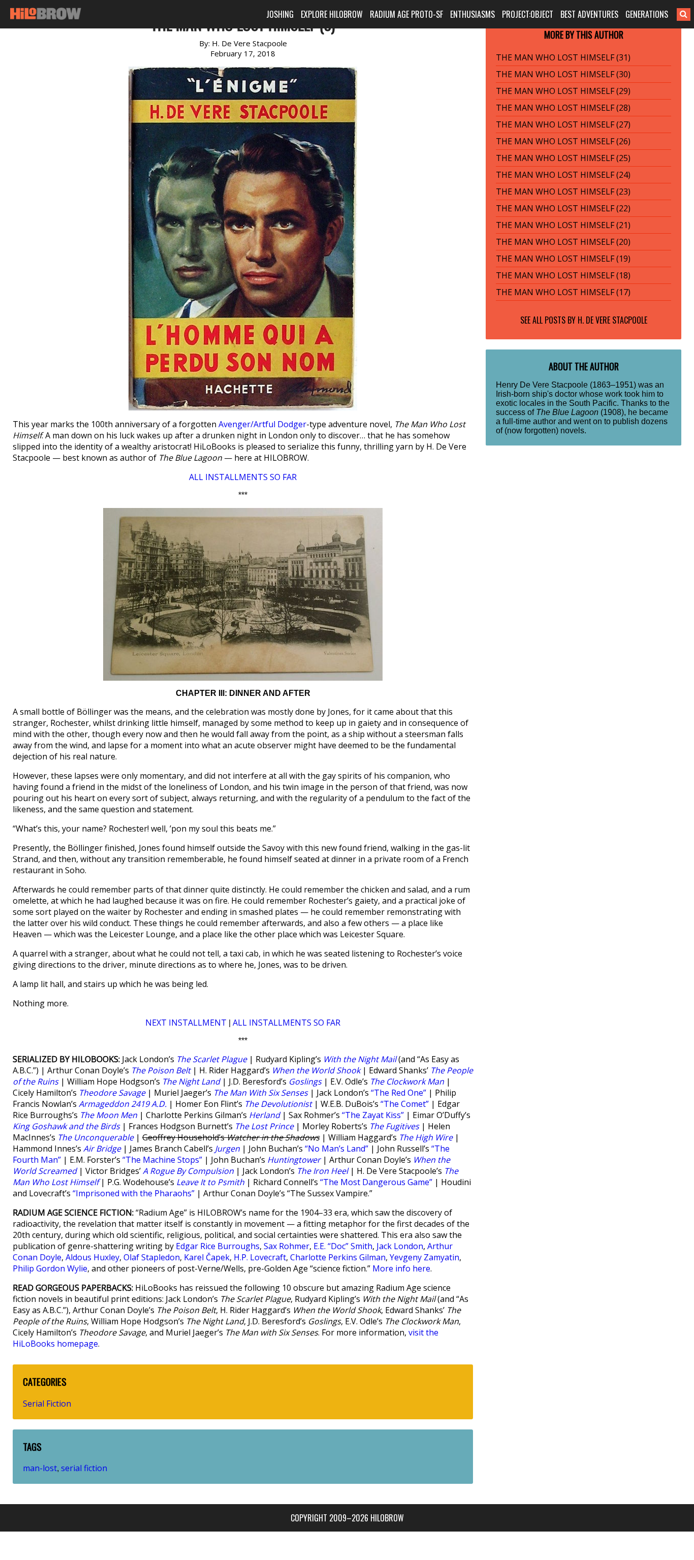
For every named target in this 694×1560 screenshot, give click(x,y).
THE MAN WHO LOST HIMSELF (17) (563, 292)
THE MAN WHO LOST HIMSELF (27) (563, 124)
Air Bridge (102, 1148)
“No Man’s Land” (336, 1148)
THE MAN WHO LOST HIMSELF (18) (563, 275)
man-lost (40, 1468)
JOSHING (280, 14)
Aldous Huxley (92, 1257)
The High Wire (426, 1137)
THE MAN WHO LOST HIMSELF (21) (563, 225)
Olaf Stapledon (151, 1257)
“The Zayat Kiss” (373, 1115)
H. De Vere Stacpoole (612, 320)
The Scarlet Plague (211, 1059)
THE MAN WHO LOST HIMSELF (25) (563, 158)
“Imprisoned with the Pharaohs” (134, 1193)
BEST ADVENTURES (589, 14)
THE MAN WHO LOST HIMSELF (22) (563, 208)
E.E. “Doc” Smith (342, 1246)
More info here (401, 1268)
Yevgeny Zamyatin (424, 1257)
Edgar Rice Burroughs (218, 1246)
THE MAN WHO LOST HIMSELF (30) (563, 74)
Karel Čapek (207, 1257)
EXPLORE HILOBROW (332, 14)
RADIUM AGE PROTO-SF (406, 14)
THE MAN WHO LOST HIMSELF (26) (563, 141)
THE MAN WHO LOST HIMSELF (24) (563, 174)
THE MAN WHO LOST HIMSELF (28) (563, 107)
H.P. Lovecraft (260, 1257)
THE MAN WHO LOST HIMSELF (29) (563, 91)
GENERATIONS (646, 14)
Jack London (399, 1246)
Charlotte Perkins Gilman (338, 1257)
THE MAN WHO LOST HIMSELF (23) (563, 191)
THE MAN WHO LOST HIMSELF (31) (563, 57)
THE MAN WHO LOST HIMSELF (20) (563, 241)
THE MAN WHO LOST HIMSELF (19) (563, 258)
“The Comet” (405, 1103)
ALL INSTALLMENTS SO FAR (243, 477)
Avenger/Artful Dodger (262, 424)
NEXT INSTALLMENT (186, 1022)
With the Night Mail (359, 1059)
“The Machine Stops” (162, 1159)
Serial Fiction (47, 1403)
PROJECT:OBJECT (527, 14)
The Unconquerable (95, 1137)
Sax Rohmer (286, 1246)
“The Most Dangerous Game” (376, 1182)
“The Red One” (398, 1092)
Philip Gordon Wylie (50, 1268)
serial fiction (84, 1468)
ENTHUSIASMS (472, 14)
